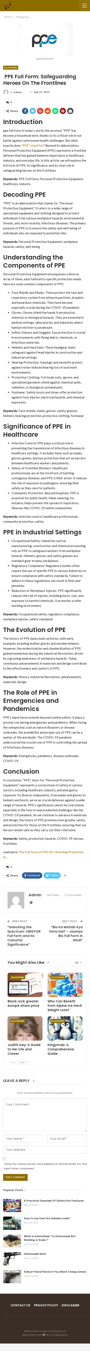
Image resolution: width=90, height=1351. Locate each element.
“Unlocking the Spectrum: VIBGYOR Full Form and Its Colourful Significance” (24, 936)
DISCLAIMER (70, 1305)
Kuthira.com (58, 1331)
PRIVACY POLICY (46, 1305)
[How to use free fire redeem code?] (12, 1223)
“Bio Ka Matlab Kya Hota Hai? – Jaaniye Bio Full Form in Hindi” (66, 933)
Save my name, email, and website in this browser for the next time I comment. (45, 1166)
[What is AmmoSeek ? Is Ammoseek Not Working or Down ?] (12, 1241)
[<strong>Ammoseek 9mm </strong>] (12, 1258)
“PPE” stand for (32, 145)
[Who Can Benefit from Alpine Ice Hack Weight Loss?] (65, 985)
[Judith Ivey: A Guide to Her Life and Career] (25, 1028)
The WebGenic (59, 1335)
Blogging (10, 67)
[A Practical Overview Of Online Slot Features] (12, 1205)
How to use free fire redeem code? (47, 1218)
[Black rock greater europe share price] (25, 985)
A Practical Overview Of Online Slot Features (54, 1200)
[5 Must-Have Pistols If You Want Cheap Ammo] (12, 1276)
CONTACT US (20, 1305)
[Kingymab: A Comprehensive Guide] (65, 1028)
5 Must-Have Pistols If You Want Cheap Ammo (55, 1272)
